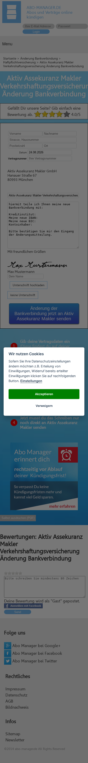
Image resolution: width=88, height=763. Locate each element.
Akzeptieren (44, 394)
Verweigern (44, 406)
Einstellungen (31, 381)
